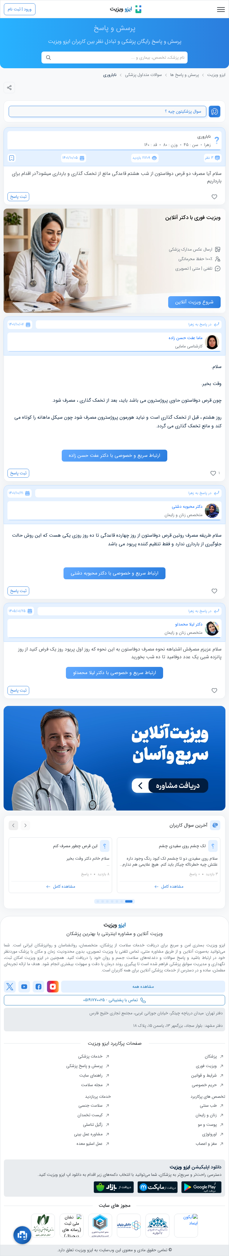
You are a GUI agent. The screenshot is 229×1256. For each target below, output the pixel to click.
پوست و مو (208, 1124)
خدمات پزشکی (91, 1056)
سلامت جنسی (91, 1105)
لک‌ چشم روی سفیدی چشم (182, 846)
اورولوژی (210, 1134)
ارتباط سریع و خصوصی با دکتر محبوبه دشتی (114, 573)
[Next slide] (13, 825)
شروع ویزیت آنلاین (194, 302)
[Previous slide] (25, 825)
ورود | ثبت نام (20, 9)
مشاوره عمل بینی (89, 1134)
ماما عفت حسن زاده (185, 338)
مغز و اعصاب (207, 1143)
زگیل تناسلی (93, 1124)
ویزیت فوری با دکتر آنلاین (193, 217)
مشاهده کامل (172, 886)
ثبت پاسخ (18, 196)
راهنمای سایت (91, 1075)
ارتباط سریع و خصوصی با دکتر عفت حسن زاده (114, 455)
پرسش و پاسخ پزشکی (85, 1066)
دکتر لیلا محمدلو (188, 624)
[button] (128, 901)
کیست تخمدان (91, 1115)
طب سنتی (209, 1105)
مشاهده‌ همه (143, 986)
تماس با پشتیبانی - (110, 1000)
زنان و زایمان (207, 1115)
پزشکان (211, 1056)
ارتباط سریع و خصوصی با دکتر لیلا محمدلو (114, 672)
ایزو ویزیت (216, 75)
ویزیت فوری (207, 1066)
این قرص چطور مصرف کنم (75, 846)
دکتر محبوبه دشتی (187, 506)
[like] (216, 196)
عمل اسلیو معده (90, 1143)
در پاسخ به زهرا (199, 324)
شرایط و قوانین (204, 1075)
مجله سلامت (92, 1085)
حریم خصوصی (205, 1085)
